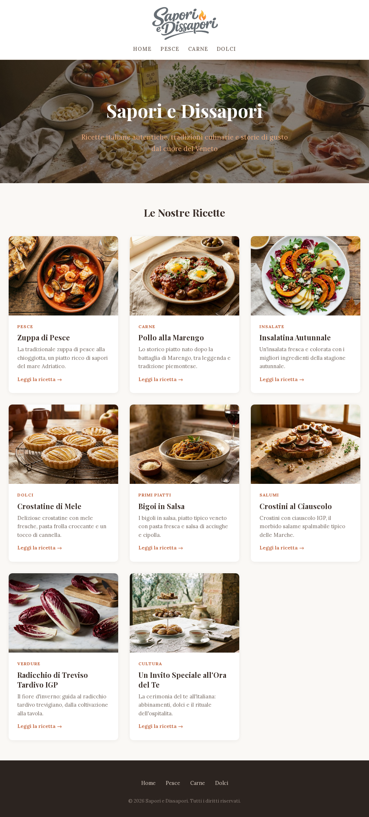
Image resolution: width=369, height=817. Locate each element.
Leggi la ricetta (36, 379)
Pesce (169, 49)
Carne (198, 49)
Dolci (226, 49)
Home (142, 49)
